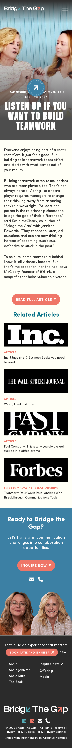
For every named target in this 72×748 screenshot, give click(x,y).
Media (44, 677)
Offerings (47, 671)
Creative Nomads (55, 737)
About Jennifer (19, 670)
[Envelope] (31, 579)
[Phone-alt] (40, 579)
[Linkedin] (24, 720)
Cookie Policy (34, 732)
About (13, 664)
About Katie (17, 676)
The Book (16, 682)
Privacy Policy (14, 732)
